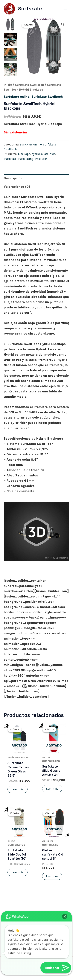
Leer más (17, 789)
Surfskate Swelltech (29, 84)
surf (52, 154)
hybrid (35, 154)
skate (44, 154)
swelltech (41, 159)
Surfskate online (16, 96)
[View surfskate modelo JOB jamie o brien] (10, 54)
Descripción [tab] (13, 178)
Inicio (8, 84)
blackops (24, 154)
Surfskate (30, 9)
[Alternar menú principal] (65, 9)
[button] (62, 24)
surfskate (10, 159)
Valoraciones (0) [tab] (17, 187)
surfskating (26, 159)
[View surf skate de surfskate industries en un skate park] (10, 69)
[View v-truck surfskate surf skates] (10, 39)
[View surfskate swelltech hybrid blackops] (10, 24)
